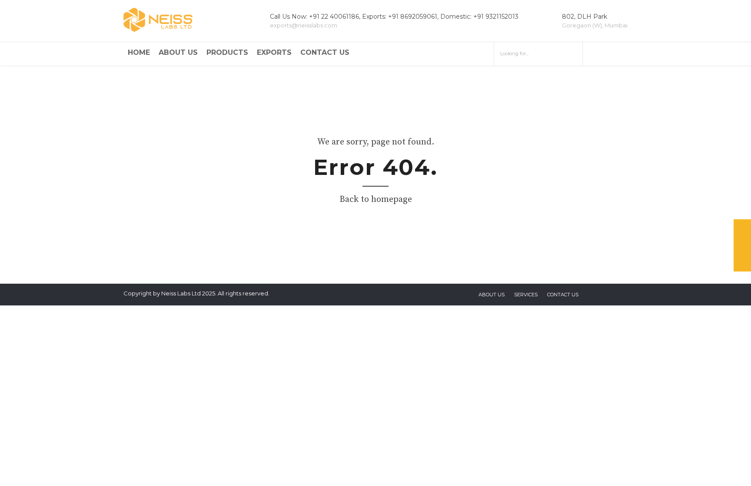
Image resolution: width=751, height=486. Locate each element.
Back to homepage (375, 199)
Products (227, 52)
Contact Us (324, 52)
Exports (274, 52)
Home (139, 52)
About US (492, 295)
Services (526, 295)
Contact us (562, 295)
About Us (178, 52)
